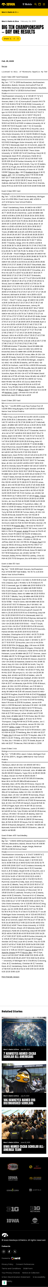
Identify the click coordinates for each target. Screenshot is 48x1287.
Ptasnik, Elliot (19, 526)
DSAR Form (28, 1268)
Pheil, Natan (7, 528)
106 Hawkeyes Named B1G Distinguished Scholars (19, 1101)
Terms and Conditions (11, 1268)
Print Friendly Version (10, 977)
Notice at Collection (31, 1273)
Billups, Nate (23, 390)
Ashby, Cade (14, 727)
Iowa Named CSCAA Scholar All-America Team (23, 1148)
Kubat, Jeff (6, 175)
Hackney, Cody (11, 392)
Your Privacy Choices (11, 1273)
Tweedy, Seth (17, 719)
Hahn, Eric (8, 735)
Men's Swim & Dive (10, 21)
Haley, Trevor (40, 496)
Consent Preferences (25, 1264)
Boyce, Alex (14, 172)
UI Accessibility (39, 1277)
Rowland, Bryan (32, 172)
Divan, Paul (36, 542)
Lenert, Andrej (22, 531)
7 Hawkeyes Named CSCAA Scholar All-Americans (19, 1055)
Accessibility (7, 1281)
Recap (4, 66)
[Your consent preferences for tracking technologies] (4, 1282)
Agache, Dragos (8, 730)
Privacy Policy (7, 1264)
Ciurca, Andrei (31, 950)
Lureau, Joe (29, 536)
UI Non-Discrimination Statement (16, 1277)
